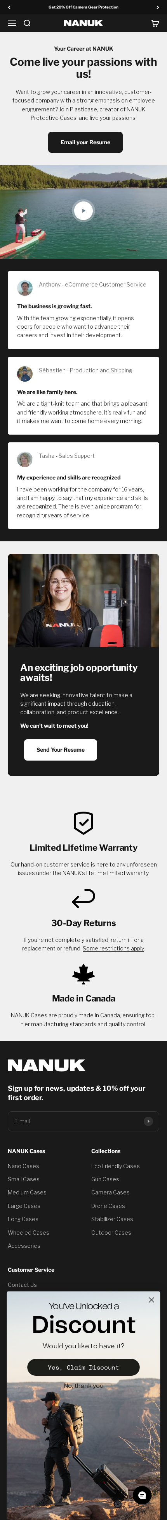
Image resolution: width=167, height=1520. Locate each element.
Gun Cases (105, 1179)
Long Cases (23, 1219)
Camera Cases (110, 1192)
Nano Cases (23, 1166)
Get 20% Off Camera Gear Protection (83, 7)
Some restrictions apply (113, 948)
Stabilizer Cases (112, 1219)
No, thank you (84, 1386)
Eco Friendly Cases (115, 1166)
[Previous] (9, 7)
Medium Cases (27, 1192)
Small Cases (24, 1179)
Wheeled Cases (28, 1232)
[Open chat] (142, 1495)
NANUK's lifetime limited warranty (105, 873)
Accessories (24, 1245)
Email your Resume (85, 142)
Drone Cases (108, 1206)
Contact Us (22, 1284)
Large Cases (24, 1206)
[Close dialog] (152, 1300)
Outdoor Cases (111, 1232)
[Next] (158, 7)
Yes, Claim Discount (83, 1367)
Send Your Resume (61, 749)
